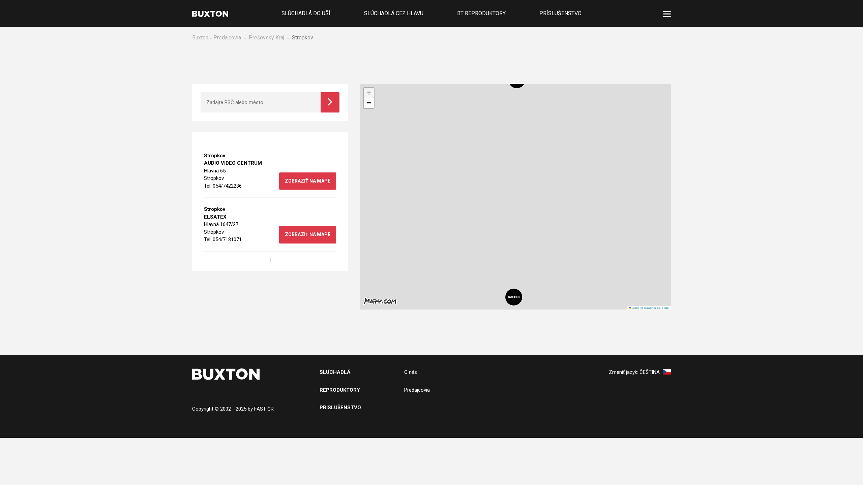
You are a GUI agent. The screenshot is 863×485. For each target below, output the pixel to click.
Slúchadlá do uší (305, 13)
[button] (513, 297)
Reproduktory (340, 390)
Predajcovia (227, 37)
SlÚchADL (333, 372)
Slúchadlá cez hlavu (393, 13)
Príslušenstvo (560, 13)
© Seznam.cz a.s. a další (655, 308)
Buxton (200, 37)
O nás (410, 372)
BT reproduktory (481, 13)
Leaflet (635, 308)
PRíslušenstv (338, 408)
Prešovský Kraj (266, 37)
